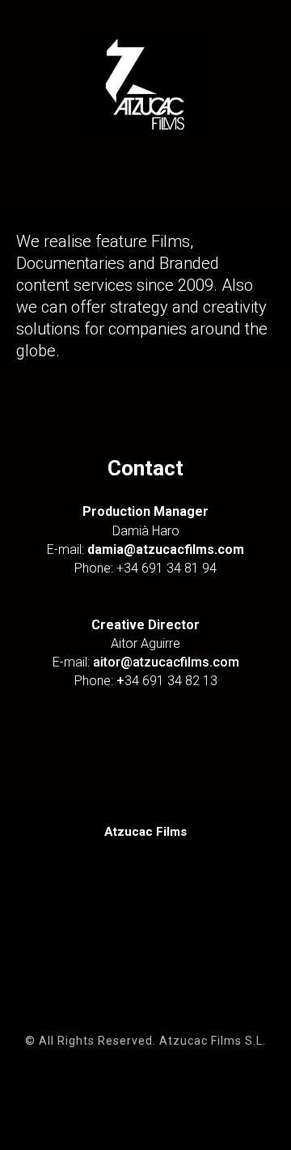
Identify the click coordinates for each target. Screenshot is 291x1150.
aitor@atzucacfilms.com (166, 662)
